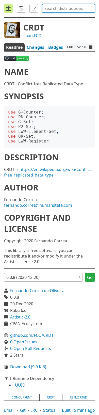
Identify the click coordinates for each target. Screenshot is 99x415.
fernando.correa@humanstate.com (38, 205)
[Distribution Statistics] (33, 8)
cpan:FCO (32, 35)
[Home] (8, 8)
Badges (55, 47)
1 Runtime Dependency (31, 378)
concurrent (22, 397)
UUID (20, 385)
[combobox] (68, 8)
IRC (34, 410)
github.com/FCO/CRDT (32, 335)
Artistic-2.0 (20, 317)
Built (78, 410)
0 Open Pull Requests (30, 348)
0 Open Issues (23, 342)
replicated (78, 397)
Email (9, 410)
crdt (51, 397)
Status (49, 410)
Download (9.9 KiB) (28, 367)
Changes (35, 47)
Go (90, 277)
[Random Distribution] (21, 8)
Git (23, 410)
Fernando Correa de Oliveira (37, 290)
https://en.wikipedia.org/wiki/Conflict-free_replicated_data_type (48, 172)
